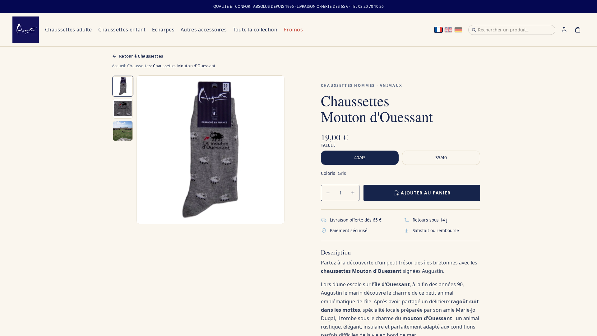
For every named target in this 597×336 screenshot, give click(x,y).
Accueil (118, 65)
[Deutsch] (458, 29)
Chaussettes (139, 65)
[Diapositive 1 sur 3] (123, 86)
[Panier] (578, 30)
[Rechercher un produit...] (474, 30)
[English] (448, 29)
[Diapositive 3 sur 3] (123, 131)
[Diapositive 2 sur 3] (123, 109)
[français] (438, 29)
